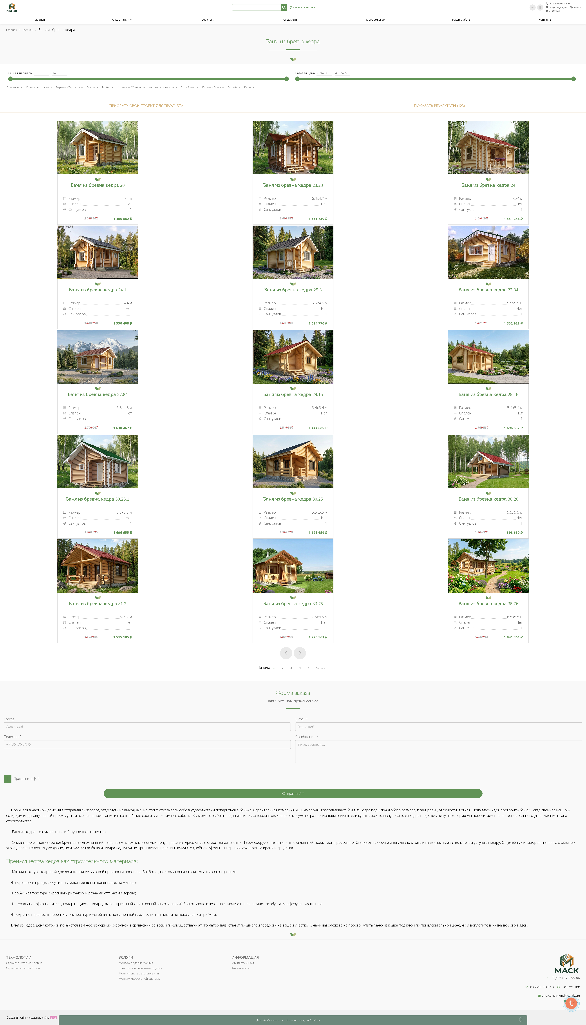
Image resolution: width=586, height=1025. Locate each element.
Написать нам (570, 987)
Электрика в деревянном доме (140, 968)
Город (9, 718)
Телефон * (13, 736)
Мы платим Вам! (243, 963)
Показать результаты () (439, 105)
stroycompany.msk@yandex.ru (566, 7)
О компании (120, 19)
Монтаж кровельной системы (140, 978)
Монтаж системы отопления (139, 973)
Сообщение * (306, 736)
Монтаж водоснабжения (136, 963)
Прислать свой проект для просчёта (146, 105)
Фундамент (289, 19)
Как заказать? (241, 968)
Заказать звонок (304, 7)
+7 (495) (565, 977)
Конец (321, 668)
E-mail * (301, 718)
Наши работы (461, 19)
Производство (375, 19)
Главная (39, 19)
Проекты (205, 19)
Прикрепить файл (27, 778)
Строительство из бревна (24, 963)
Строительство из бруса (23, 968)
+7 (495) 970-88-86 (560, 3)
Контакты (545, 19)
